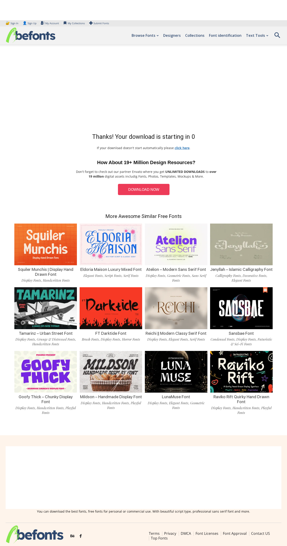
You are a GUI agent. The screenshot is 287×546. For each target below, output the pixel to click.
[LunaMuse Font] (176, 372)
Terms (154, 533)
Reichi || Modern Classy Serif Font (176, 333)
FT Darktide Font (110, 333)
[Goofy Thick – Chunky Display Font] (45, 372)
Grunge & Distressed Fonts (56, 339)
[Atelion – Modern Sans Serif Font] (176, 244)
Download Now (143, 189)
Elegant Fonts (93, 275)
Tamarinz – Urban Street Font (46, 333)
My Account (52, 23)
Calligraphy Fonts (228, 275)
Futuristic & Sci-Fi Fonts (251, 341)
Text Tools (255, 35)
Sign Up (30, 23)
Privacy (170, 533)
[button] (277, 37)
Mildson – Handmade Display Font (111, 396)
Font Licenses (207, 533)
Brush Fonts (90, 339)
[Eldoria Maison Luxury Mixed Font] (111, 244)
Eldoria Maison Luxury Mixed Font (111, 269)
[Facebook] (81, 536)
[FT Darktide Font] (111, 308)
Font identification (225, 35)
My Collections (76, 23)
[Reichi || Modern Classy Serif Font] (176, 308)
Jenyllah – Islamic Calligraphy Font (241, 269)
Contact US (260, 533)
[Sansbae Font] (241, 308)
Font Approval (235, 533)
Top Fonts (159, 538)
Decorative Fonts (254, 275)
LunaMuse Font (176, 396)
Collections (194, 35)
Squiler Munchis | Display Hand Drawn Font (45, 272)
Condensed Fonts (223, 339)
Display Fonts (31, 280)
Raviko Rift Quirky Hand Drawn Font (241, 399)
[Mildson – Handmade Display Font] (111, 372)
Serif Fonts (131, 275)
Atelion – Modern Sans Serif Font (176, 269)
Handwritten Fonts (56, 280)
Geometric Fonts (178, 275)
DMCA (186, 533)
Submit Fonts (101, 23)
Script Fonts (113, 275)
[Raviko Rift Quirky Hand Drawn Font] (241, 372)
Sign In (12, 23)
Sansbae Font (241, 333)
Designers (172, 35)
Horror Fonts (131, 339)
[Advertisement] (143, 89)
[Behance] (72, 536)
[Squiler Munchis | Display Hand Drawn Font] (45, 244)
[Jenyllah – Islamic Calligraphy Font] (241, 244)
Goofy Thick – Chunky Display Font (46, 399)
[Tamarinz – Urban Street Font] (45, 308)
